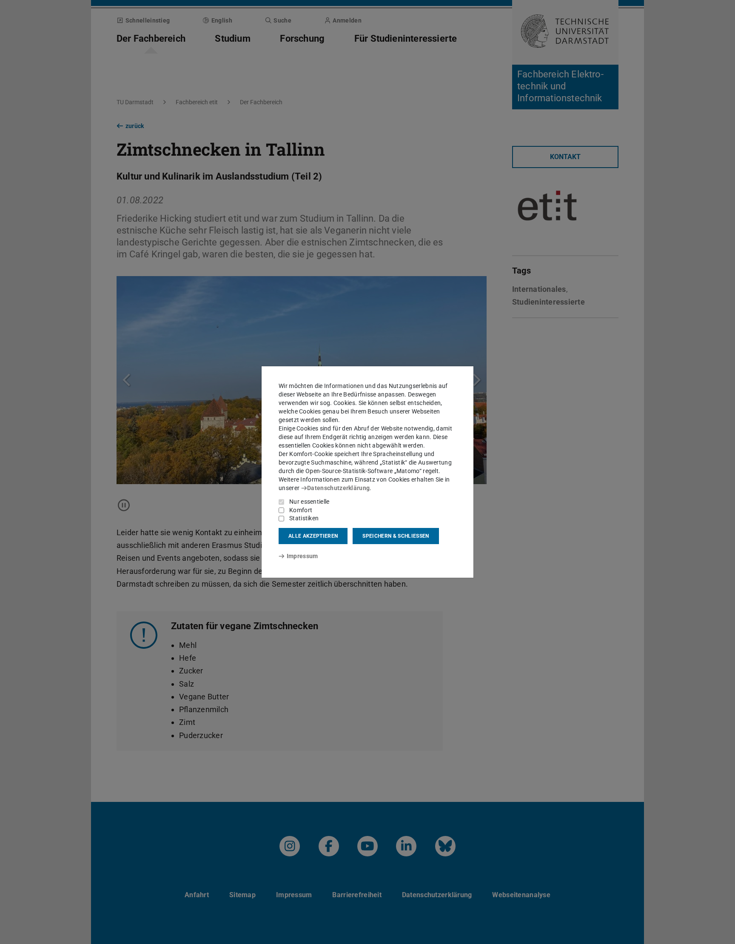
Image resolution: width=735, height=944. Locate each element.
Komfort (300, 510)
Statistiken (304, 518)
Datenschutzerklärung (338, 488)
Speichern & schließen (395, 536)
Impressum (302, 556)
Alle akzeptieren (313, 536)
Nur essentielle (309, 501)
